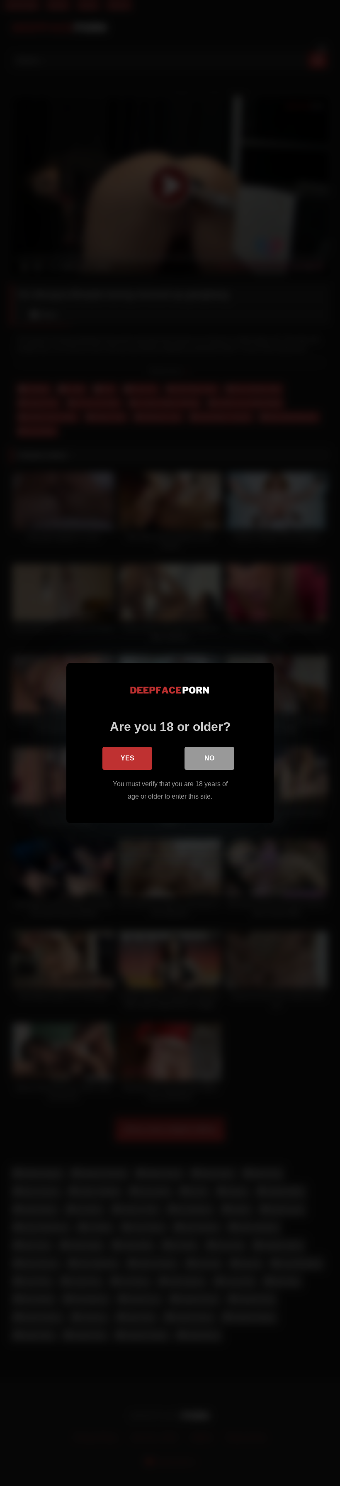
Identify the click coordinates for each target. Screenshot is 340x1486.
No (209, 758)
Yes (127, 758)
